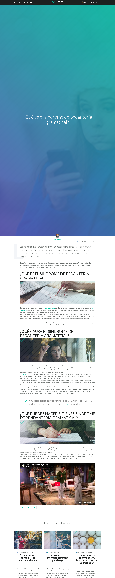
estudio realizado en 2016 (71, 366)
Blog (15, 2)
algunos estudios (28, 374)
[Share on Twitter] (28, 508)
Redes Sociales (28, 2)
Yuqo (20, 2)
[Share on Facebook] (22, 508)
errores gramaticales (49, 308)
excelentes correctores (85, 323)
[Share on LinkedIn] (34, 508)
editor (67, 404)
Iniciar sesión (95, 2)
